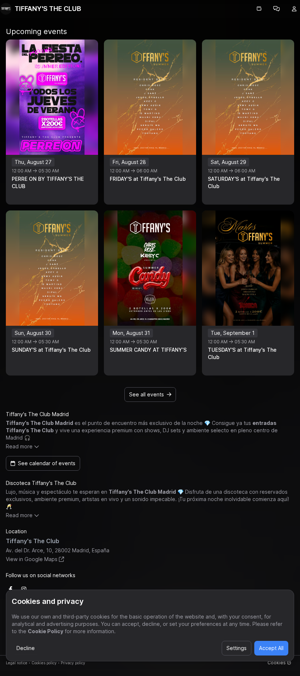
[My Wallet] (259, 9)
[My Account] (294, 9)
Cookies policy (44, 663)
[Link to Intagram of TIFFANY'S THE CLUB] (23, 589)
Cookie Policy (45, 631)
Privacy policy (73, 663)
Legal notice (16, 663)
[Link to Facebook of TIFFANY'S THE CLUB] (10, 589)
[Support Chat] (276, 9)
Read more (19, 446)
